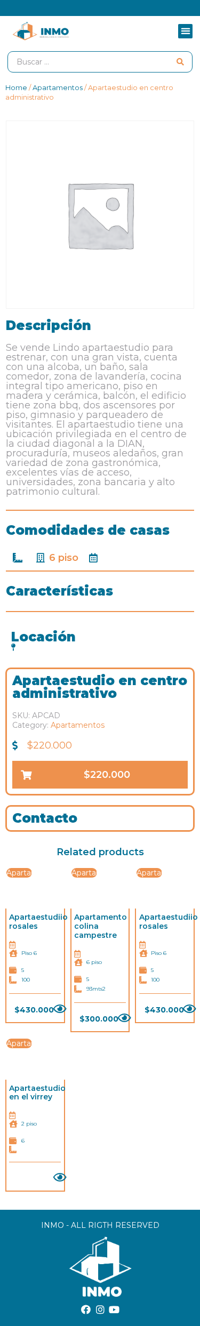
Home (16, 88)
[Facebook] (86, 1309)
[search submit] (180, 62)
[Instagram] (100, 1309)
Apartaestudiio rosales (38, 921)
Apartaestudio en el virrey (37, 1092)
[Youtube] (114, 1309)
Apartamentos (58, 88)
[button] (185, 31)
